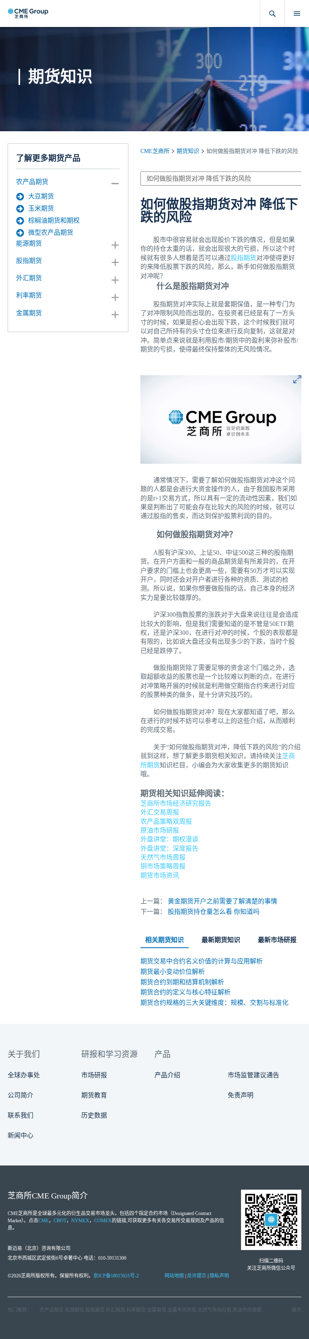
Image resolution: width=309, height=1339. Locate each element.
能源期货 (29, 243)
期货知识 (188, 151)
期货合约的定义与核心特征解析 (185, 992)
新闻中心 (20, 1135)
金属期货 (29, 313)
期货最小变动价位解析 (172, 971)
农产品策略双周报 (166, 821)
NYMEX (80, 1220)
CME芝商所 (154, 151)
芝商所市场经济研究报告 (175, 803)
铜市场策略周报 (162, 866)
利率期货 (29, 295)
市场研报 (94, 1075)
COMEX (103, 1220)
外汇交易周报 (159, 812)
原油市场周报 (247, 1310)
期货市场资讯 (159, 875)
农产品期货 (32, 181)
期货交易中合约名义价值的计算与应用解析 (201, 961)
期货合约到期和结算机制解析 (182, 982)
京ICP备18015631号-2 (116, 1276)
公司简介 (20, 1095)
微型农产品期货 (50, 232)
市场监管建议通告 (253, 1075)
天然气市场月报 (214, 1310)
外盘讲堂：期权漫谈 (169, 839)
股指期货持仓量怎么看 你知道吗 (214, 911)
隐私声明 (219, 1276)
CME (43, 1220)
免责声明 (240, 1095)
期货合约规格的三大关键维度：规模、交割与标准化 (214, 1002)
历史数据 (94, 1115)
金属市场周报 (181, 1310)
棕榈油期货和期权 (54, 220)
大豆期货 (41, 196)
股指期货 (29, 260)
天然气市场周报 (162, 857)
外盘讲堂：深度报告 (169, 848)
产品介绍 (167, 1075)
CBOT (60, 1220)
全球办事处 (24, 1075)
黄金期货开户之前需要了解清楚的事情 (222, 901)
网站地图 (174, 1276)
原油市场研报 (159, 830)
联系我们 (20, 1115)
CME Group (52, 1195)
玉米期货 (41, 208)
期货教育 (94, 1095)
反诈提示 (196, 1276)
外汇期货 (29, 278)
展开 (296, 1310)
